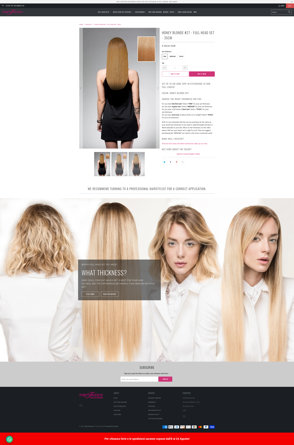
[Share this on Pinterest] (176, 162)
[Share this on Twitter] (164, 162)
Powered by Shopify (111, 426)
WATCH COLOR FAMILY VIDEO (188, 154)
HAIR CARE (117, 414)
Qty (163, 63)
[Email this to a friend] (182, 162)
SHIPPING (151, 406)
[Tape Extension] (13, 12)
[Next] (158, 88)
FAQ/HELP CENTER (154, 398)
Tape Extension (89, 426)
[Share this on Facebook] (170, 162)
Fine (164, 56)
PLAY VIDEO (90, 294)
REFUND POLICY (153, 414)
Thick (181, 56)
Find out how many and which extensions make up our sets (184, 144)
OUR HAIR (117, 410)
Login (282, 6)
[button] (105, 12)
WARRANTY (152, 402)
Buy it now (202, 74)
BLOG (115, 398)
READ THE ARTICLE (109, 294)
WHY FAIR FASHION (120, 402)
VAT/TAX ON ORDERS (155, 418)
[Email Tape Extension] (3, 6)
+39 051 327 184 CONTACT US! (14, 6)
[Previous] (81, 88)
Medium (172, 56)
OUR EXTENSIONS (120, 406)
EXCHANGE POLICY (154, 410)
